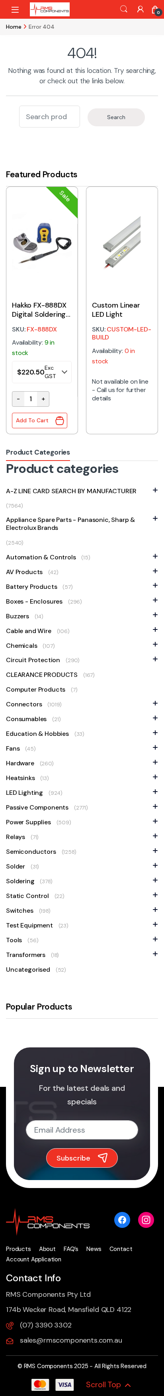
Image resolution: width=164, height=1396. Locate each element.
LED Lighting (24, 792)
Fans (13, 748)
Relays (15, 837)
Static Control (27, 896)
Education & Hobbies (37, 733)
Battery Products (31, 586)
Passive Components (37, 807)
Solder (15, 866)
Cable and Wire (28, 631)
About (47, 1249)
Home (13, 26)
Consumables (26, 719)
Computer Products (35, 689)
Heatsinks (20, 778)
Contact (121, 1249)
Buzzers (17, 616)
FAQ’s (71, 1249)
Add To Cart (32, 420)
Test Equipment (29, 925)
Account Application (33, 1259)
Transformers (25, 955)
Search (123, 9)
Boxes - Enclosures (34, 601)
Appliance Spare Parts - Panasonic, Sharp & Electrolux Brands (70, 524)
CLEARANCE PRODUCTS (42, 675)
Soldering (20, 881)
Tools (14, 940)
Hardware (20, 763)
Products (18, 1249)
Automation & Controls (41, 557)
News (93, 1249)
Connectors (24, 704)
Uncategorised (28, 969)
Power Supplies (28, 822)
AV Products (24, 572)
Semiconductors (31, 851)
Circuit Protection (33, 660)
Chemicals (21, 645)
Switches (19, 910)
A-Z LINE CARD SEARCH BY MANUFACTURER (71, 491)
